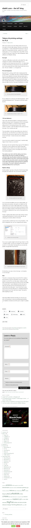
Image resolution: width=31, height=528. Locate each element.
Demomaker (6, 447)
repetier (24, 327)
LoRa (5, 465)
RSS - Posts (5, 519)
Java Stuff (6, 450)
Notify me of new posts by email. (12, 384)
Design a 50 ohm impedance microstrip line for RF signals (15, 401)
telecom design (6, 505)
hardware (7, 490)
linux (3, 494)
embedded (19, 487)
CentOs (14, 487)
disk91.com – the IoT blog (13, 8)
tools (23, 504)
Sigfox (16, 23)
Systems (6, 476)
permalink (16, 329)
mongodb (19, 496)
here (13, 67)
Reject (18, 526)
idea (15, 490)
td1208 (24, 502)
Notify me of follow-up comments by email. (14, 382)
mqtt (22, 496)
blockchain (5, 487)
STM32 (16, 502)
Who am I (25, 26)
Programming (7, 471)
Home (4, 23)
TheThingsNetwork (16, 505)
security (4, 502)
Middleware (6, 467)
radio (11, 499)
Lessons (4, 432)
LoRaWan (21, 23)
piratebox (8, 499)
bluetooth (11, 487)
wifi (25, 504)
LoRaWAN (14, 493)
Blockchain (6, 459)
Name (7, 364)
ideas (5, 435)
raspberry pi (16, 499)
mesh (12, 496)
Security (6, 473)
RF (22, 499)
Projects (4, 445)
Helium (4, 26)
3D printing (14, 327)
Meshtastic (15, 496)
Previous (4, 33)
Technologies (9, 23)
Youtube (15, 26)
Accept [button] (13, 526)
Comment (7, 346)
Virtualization (7, 477)
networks (4, 499)
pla (22, 327)
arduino (9, 485)
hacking (3, 490)
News (3, 433)
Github (20, 26)
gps (28, 487)
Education (10, 26)
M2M (9, 496)
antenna (3, 485)
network (25, 496)
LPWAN (5, 438)
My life (5, 439)
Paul (7, 329)
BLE (22, 485)
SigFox (10, 502)
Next (27, 33)
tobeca (3, 329)
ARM (13, 485)
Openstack (6, 470)
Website (6, 378)
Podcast (4, 444)
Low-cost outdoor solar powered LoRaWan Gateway (13, 403)
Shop (5, 451)
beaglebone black (17, 485)
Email (7, 371)
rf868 (27, 499)
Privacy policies (8, 514)
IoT (4, 448)
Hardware (6, 461)
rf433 (24, 499)
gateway (24, 487)
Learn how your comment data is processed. (14, 392)
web (5, 479)
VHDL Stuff (6, 455)
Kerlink (27, 490)
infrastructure (19, 490)
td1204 (20, 502)
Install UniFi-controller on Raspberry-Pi (11, 397)
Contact (4, 29)
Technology (5, 456)
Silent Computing (8, 453)
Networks (6, 468)
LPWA (21, 494)
